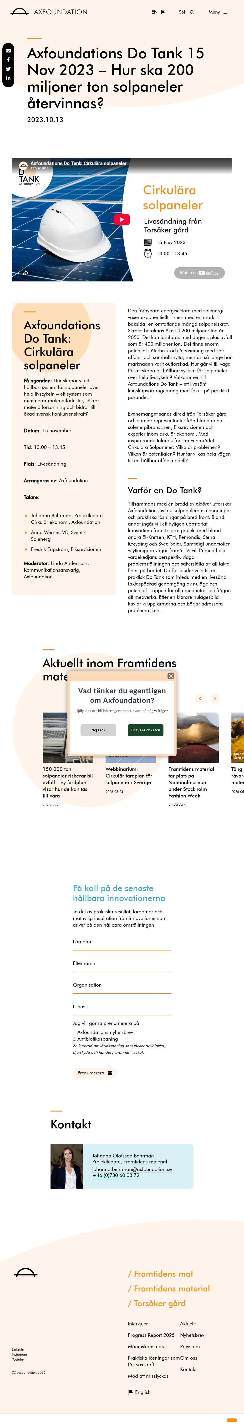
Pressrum (190, 1346)
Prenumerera (91, 1073)
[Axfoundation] (49, 12)
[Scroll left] (200, 699)
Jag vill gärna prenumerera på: (107, 1023)
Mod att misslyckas (148, 1376)
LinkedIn (18, 1349)
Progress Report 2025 (151, 1335)
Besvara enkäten (145, 730)
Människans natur (147, 1346)
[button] (7, 1420)
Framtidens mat (163, 1274)
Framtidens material (172, 1289)
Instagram (19, 1354)
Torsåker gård (160, 1304)
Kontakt (188, 1369)
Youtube (18, 1359)
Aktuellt (188, 1324)
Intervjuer (138, 1324)
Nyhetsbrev (192, 1335)
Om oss (188, 1358)
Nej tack (99, 730)
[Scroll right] (215, 699)
